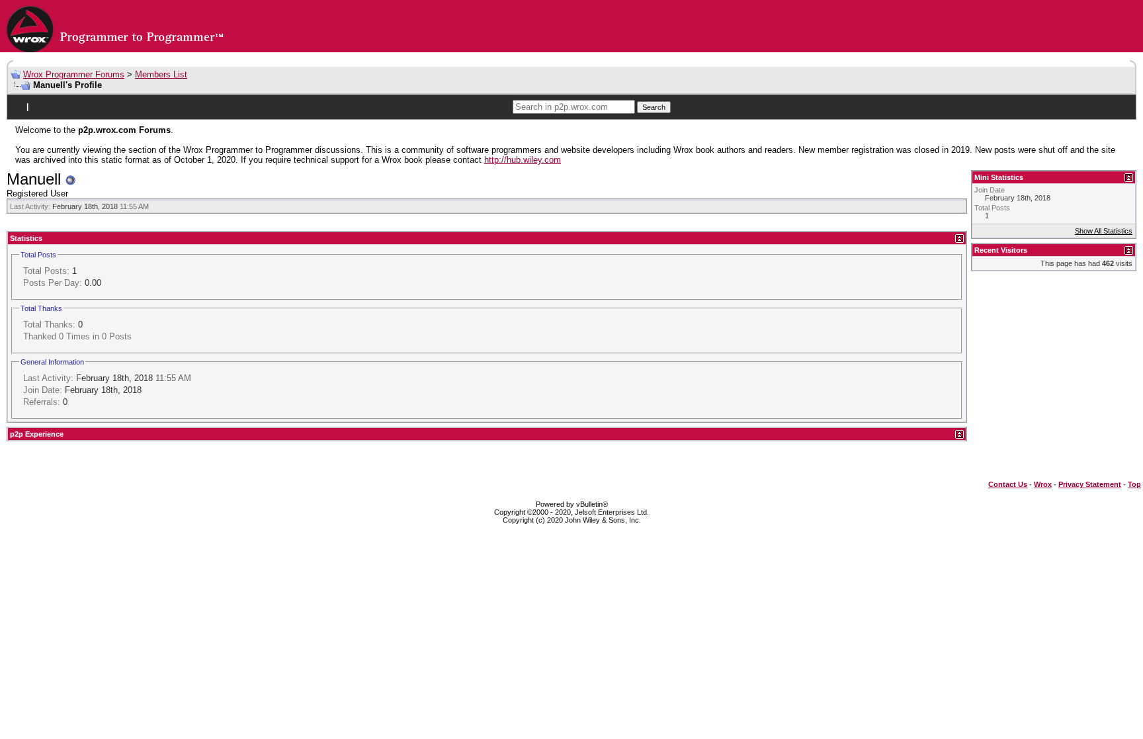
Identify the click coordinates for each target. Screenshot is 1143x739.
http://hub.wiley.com (522, 160)
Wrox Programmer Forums (73, 74)
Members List (161, 74)
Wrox (1043, 484)
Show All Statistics (1103, 231)
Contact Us (1007, 484)
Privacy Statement (1089, 484)
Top (1134, 484)
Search (653, 107)
